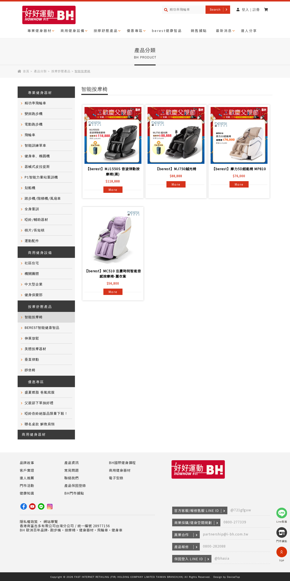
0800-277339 (235, 521)
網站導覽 (51, 521)
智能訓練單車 (35, 145)
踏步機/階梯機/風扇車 (43, 198)
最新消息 (224, 30)
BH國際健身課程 (122, 462)
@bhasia (222, 558)
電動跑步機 (34, 124)
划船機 (30, 188)
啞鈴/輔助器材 (36, 220)
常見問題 (71, 470)
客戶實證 (27, 470)
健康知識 (27, 493)
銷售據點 (199, 30)
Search (215, 9)
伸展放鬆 (32, 338)
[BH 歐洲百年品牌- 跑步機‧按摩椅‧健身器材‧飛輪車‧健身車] (198, 479)
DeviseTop (233, 577)
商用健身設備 (73, 30)
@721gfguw (241, 509)
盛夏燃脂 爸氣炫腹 (40, 392)
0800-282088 (214, 546)
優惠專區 (135, 30)
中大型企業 (34, 284)
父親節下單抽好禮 (39, 403)
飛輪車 (30, 135)
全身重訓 (32, 209)
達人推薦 (27, 477)
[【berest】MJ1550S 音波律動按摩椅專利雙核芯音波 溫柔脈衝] (112, 135)
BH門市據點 (74, 493)
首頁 (26, 71)
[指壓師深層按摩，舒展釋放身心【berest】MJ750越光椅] (176, 135)
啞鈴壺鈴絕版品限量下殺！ (46, 413)
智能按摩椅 (34, 317)
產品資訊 (71, 462)
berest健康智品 (167, 30)
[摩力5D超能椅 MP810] (239, 135)
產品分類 (40, 71)
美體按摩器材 (35, 349)
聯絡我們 (71, 477)
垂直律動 (32, 359)
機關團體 (32, 274)
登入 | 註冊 (251, 10)
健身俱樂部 (34, 295)
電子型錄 (116, 477)
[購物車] (267, 10)
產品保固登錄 (75, 485)
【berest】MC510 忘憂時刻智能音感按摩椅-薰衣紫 (112, 273)
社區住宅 (32, 263)
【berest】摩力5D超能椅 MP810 (239, 168)
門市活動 (27, 485)
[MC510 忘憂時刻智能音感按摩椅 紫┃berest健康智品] (112, 237)
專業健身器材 (39, 30)
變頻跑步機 (34, 114)
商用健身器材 (34, 434)
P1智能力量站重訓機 (41, 177)
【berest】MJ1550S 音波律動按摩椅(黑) (113, 171)
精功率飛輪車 (35, 103)
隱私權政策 (29, 521)
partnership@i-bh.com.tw (225, 534)
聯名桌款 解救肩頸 (40, 424)
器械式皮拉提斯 (37, 167)
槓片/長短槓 (35, 230)
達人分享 (249, 30)
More (112, 190)
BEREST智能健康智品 (42, 328)
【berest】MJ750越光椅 (175, 168)
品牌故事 (27, 462)
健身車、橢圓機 (37, 156)
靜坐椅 (30, 370)
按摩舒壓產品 (106, 30)
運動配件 (32, 241)
